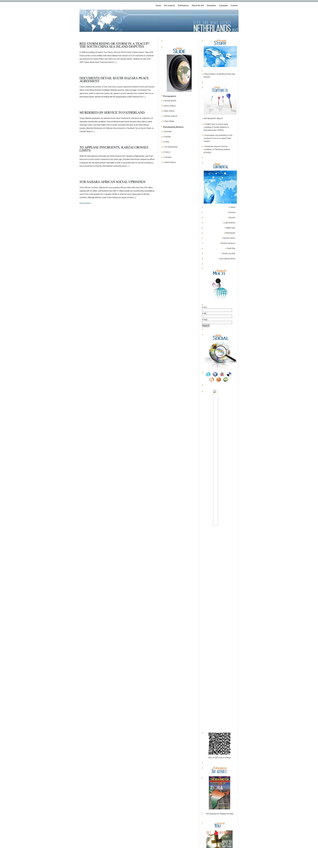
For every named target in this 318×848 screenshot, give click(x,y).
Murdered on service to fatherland (112, 112)
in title (204, 313)
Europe (232, 217)
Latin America (229, 223)
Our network (169, 5)
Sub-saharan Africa (227, 259)
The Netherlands (171, 147)
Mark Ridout (169, 111)
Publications (183, 5)
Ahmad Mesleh (170, 101)
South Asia (230, 248)
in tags (204, 319)
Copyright (223, 5)
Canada (167, 137)
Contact (234, 5)
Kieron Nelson (170, 106)
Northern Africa (229, 238)
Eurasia (232, 212)
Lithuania (167, 157)
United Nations (170, 162)
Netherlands (230, 233)
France (167, 152)
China (166, 142)
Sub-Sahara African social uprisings (112, 182)
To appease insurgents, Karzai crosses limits (114, 148)
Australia (167, 131)
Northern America (228, 243)
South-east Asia (228, 253)
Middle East (230, 228)
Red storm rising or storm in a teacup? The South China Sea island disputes (114, 45)
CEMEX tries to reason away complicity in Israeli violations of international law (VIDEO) (216, 127)
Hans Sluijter (169, 121)
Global (232, 207)
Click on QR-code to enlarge (219, 757)
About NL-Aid (198, 5)
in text (204, 307)
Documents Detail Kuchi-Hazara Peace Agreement (114, 79)
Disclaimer (211, 5)
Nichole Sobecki (170, 116)
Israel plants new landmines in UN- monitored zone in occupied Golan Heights (218, 138)
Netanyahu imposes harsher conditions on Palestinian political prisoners (217, 149)
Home (158, 5)
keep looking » (85, 203)
